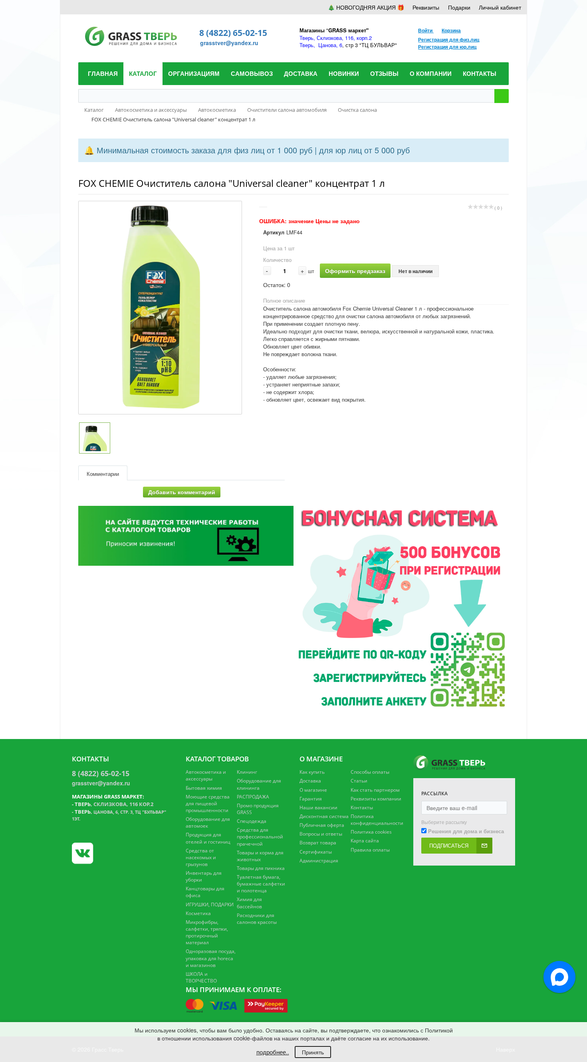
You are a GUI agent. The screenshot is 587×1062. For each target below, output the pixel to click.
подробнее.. (272, 1052)
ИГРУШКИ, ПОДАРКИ (210, 904)
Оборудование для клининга (259, 784)
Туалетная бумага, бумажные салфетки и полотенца (261, 884)
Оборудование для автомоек (208, 822)
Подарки (459, 7)
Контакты (362, 807)
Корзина (451, 30)
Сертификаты (315, 851)
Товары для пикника (261, 868)
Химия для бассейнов (249, 902)
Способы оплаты (370, 772)
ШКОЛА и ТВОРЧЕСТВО (201, 977)
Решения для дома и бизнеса (466, 831)
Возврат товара (317, 842)
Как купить (312, 772)
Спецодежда (251, 821)
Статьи (359, 780)
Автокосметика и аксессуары (206, 775)
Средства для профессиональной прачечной (260, 836)
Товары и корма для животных (260, 856)
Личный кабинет (500, 7)
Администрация (318, 860)
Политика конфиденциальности (377, 819)
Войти (426, 30)
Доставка (310, 780)
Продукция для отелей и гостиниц (208, 838)
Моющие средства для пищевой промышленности (208, 803)
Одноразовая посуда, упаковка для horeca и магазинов (211, 958)
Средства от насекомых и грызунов (201, 857)
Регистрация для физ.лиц (448, 39)
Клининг (247, 772)
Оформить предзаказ (355, 271)
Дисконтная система (324, 816)
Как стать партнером (375, 790)
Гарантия (310, 798)
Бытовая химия (204, 788)
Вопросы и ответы (320, 833)
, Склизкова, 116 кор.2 (114, 804)
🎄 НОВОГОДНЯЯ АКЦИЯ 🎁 (366, 7)
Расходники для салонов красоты (257, 918)
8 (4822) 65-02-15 (233, 32)
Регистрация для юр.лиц (447, 46)
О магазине (313, 790)
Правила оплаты (370, 849)
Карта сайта (365, 840)
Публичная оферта (321, 825)
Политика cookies (371, 831)
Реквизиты (425, 7)
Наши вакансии (318, 807)
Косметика (198, 913)
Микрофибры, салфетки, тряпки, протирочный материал (207, 932)
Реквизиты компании (376, 798)
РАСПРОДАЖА (253, 796)
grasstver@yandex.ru (229, 43)
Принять (313, 1052)
